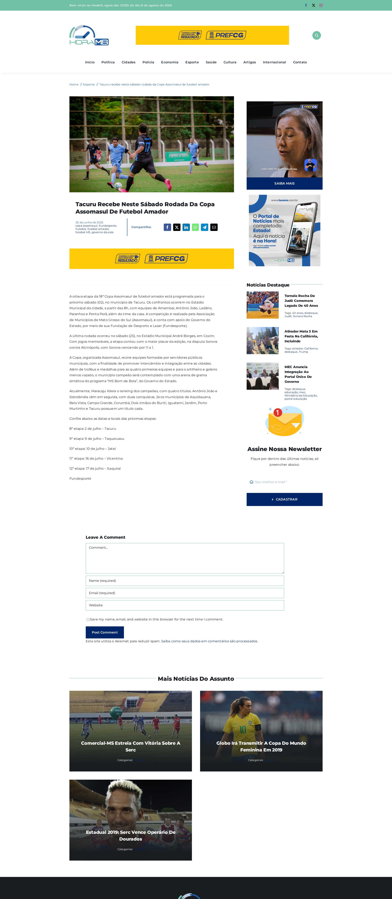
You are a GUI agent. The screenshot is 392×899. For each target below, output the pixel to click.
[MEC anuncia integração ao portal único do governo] (263, 365)
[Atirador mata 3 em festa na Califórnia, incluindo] (263, 330)
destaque (310, 313)
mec (302, 392)
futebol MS (83, 232)
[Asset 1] (89, 26)
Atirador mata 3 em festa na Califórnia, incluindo (301, 336)
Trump (303, 351)
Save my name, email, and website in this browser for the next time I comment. (156, 619)
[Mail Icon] (196, 895)
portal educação (296, 398)
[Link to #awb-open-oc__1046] (316, 35)
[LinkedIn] (186, 227)
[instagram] (321, 5)
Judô (288, 316)
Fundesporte (108, 225)
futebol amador (98, 229)
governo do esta (103, 232)
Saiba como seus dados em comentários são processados (209, 641)
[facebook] (306, 5)
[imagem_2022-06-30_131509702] (151, 98)
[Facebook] (167, 227)
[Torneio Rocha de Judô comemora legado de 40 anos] (263, 294)
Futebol (81, 229)
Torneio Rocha (302, 316)
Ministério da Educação (301, 395)
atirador (297, 348)
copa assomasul (86, 225)
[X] (177, 227)
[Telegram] (204, 227)
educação (291, 392)
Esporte (139, 760)
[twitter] (313, 5)
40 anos (297, 313)
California (311, 348)
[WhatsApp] (195, 227)
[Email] (214, 227)
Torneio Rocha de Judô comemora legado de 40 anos (301, 301)
